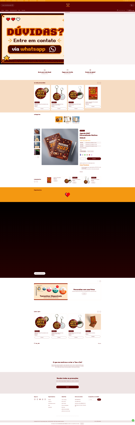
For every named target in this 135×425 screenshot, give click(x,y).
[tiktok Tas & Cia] (42, 399)
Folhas (81, 149)
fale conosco (8, 0)
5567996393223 (77, 399)
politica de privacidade (33, 0)
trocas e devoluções (20, 0)
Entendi (82, 423)
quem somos (14, 0)
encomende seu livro (13, 10)
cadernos (6, 10)
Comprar (41, 108)
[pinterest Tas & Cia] (45, 399)
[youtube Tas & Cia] (40, 399)
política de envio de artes (41, 0)
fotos (19, 10)
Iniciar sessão (126, 0)
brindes (2, 10)
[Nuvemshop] (97, 421)
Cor (80, 153)
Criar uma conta (132, 0)
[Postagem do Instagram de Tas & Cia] (39, 350)
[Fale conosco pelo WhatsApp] (133, 420)
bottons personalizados (39, 273)
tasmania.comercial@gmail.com (80, 403)
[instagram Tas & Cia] (35, 399)
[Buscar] (13, 5)
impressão (23, 10)
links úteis (26, 0)
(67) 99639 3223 (78, 401)
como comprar (3, 0)
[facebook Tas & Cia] (37, 399)
